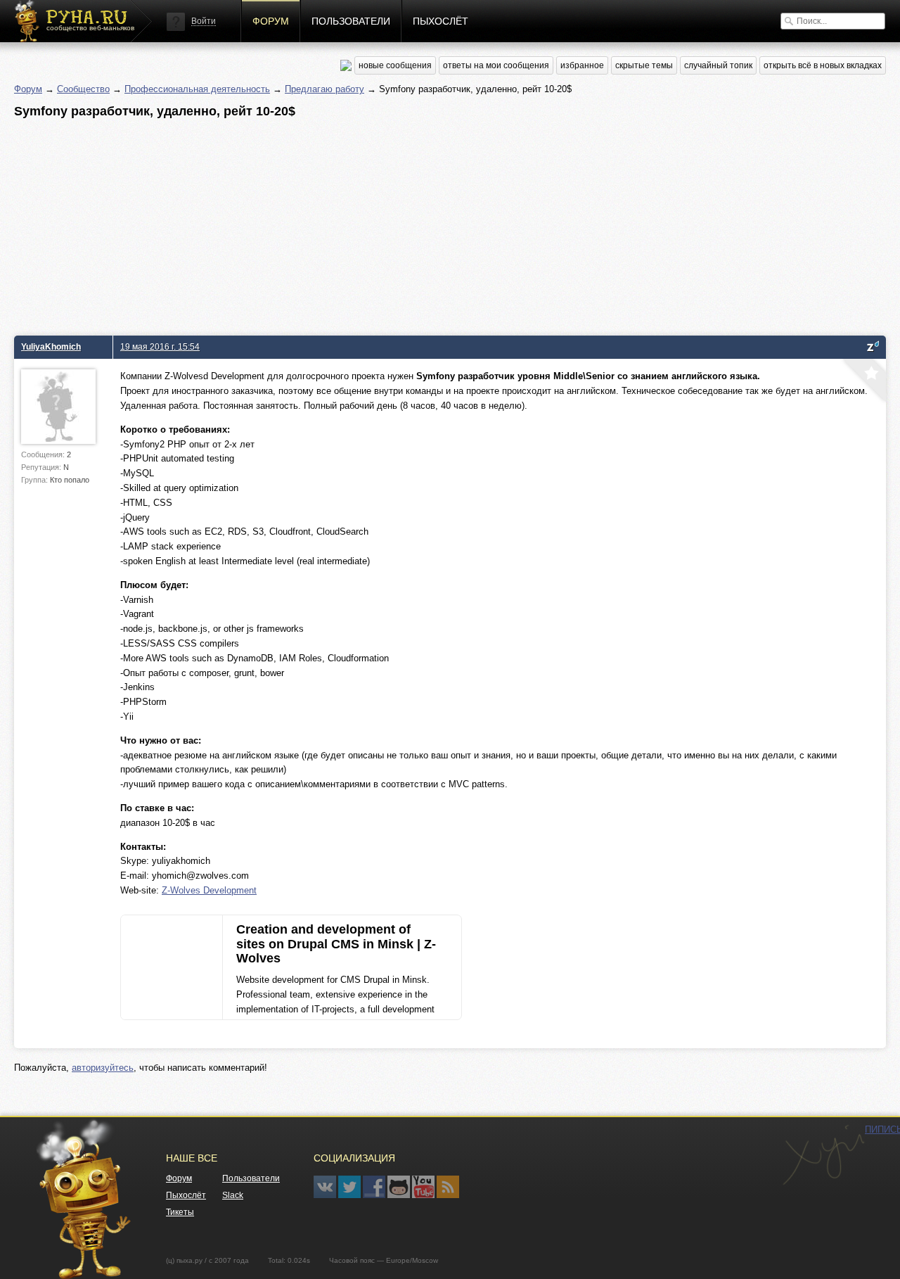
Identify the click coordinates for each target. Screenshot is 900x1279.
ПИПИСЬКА (823, 1155)
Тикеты (180, 1212)
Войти (203, 21)
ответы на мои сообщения (496, 65)
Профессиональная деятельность (197, 89)
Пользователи (350, 21)
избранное (582, 65)
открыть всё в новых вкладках (823, 65)
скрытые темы (644, 65)
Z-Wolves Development (209, 890)
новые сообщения (395, 65)
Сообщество (83, 89)
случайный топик (718, 65)
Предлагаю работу (324, 89)
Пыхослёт (440, 21)
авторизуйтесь (103, 1067)
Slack (232, 1195)
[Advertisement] (436, 223)
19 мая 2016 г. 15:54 (160, 346)
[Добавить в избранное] (863, 382)
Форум (270, 21)
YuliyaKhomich (51, 346)
